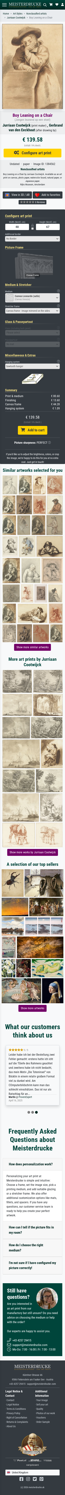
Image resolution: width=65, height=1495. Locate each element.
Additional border (13, 234)
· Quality (39, 1409)
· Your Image (41, 1400)
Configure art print (35, 152)
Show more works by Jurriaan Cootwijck (33, 852)
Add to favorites (49, 195)
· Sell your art (41, 1404)
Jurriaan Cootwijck (16, 17)
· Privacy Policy (12, 1413)
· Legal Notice (12, 1404)
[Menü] (4, 5)
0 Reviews (39, 202)
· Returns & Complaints (16, 1422)
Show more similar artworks (32, 647)
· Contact (9, 1400)
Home (6, 13)
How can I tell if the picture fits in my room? (31, 1230)
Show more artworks (32, 1008)
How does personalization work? (31, 1164)
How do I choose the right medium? (26, 1247)
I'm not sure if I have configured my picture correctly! (32, 1265)
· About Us (10, 1426)
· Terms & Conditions (15, 1409)
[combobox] (32, 239)
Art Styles (17, 13)
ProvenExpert (25, 1097)
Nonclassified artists (36, 13)
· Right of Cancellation (16, 1417)
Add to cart (34, 430)
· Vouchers (40, 1417)
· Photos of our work (45, 1413)
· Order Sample (42, 1422)
